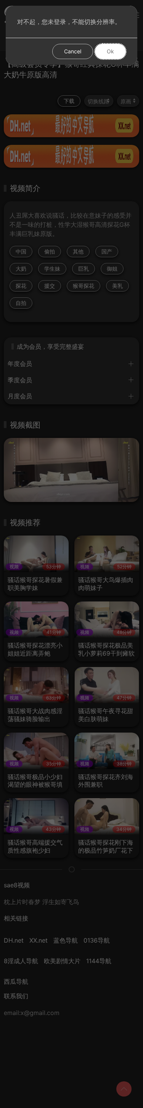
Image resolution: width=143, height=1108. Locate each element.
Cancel (72, 51)
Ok (110, 51)
